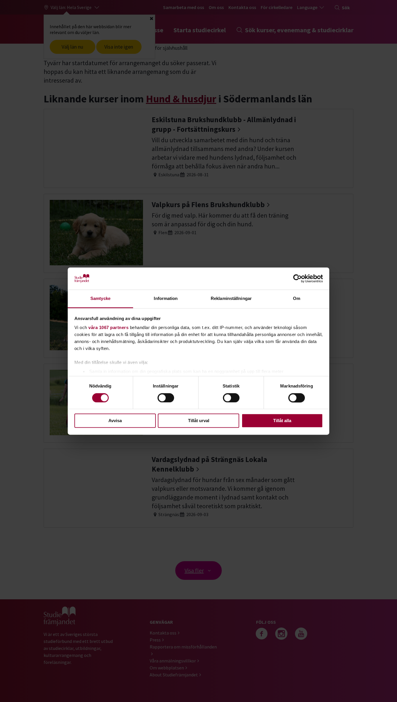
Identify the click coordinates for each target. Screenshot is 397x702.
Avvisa (115, 420)
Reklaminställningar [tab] (231, 298)
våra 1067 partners (108, 327)
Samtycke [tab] (100, 298)
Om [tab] (296, 298)
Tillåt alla (282, 420)
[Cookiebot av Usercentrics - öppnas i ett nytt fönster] (297, 278)
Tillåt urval (198, 420)
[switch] (166, 397)
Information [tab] (166, 298)
